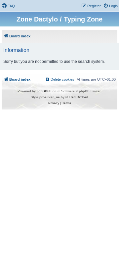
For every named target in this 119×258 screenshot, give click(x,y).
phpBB (42, 91)
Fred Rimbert (78, 97)
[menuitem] (8, 6)
